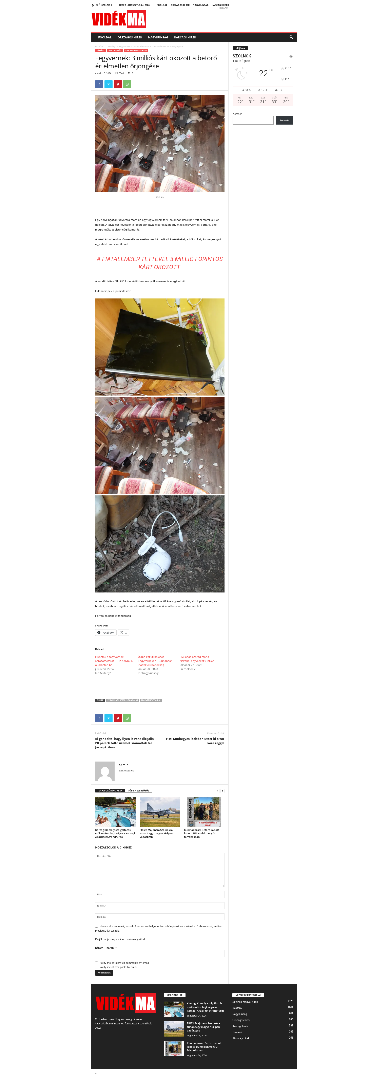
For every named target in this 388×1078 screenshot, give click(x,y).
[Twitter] (108, 84)
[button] (291, 37)
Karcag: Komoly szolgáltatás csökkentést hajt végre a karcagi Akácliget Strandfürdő (115, 833)
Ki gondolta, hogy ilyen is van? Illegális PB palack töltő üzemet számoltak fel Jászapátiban (124, 743)
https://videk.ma (126, 770)
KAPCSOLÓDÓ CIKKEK (110, 790)
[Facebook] (99, 84)
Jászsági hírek (241, 1038)
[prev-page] (218, 791)
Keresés (237, 113)
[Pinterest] (118, 84)
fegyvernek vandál (151, 700)
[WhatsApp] (127, 84)
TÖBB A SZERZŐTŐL (138, 790)
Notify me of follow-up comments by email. (124, 962)
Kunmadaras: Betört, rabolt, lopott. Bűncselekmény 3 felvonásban (201, 833)
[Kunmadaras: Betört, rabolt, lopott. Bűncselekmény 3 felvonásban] (204, 812)
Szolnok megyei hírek (136, 50)
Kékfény (111, 46)
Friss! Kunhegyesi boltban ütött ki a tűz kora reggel (194, 741)
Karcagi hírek (220, 4)
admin (124, 765)
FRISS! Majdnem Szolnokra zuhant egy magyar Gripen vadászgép (156, 833)
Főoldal (162, 4)
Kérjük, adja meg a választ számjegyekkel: (120, 939)
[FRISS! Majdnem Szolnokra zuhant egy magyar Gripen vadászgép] (160, 812)
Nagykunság (201, 4)
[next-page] (222, 791)
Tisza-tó (237, 1032)
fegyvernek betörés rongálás (123, 700)
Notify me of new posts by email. (118, 967)
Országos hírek (180, 4)
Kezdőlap (99, 46)
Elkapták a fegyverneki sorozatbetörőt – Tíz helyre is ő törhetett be (114, 660)
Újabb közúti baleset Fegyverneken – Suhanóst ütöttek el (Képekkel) (155, 660)
